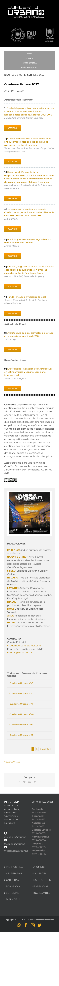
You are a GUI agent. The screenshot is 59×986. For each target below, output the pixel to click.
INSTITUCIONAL (15, 867)
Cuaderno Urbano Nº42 (21, 693)
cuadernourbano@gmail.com (24, 645)
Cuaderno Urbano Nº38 (21, 735)
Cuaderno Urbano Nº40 (21, 714)
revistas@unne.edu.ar (19, 652)
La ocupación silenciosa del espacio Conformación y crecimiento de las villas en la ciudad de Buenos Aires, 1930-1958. (29, 212)
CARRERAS (12, 880)
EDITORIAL (12, 893)
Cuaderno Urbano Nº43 (21, 683)
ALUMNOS (39, 867)
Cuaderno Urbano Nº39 (21, 724)
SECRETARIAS (14, 873)
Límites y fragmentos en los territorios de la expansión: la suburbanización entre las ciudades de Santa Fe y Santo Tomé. (29, 269)
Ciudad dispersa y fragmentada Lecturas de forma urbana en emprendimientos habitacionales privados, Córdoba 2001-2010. (29, 111)
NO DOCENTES (42, 880)
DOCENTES (39, 873)
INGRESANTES (41, 893)
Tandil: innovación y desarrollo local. (26, 296)
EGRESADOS (40, 886)
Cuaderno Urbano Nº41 (21, 704)
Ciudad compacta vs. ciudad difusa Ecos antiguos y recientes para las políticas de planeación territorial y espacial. (27, 141)
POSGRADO (13, 886)
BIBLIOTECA (13, 899)
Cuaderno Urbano (12, 762)
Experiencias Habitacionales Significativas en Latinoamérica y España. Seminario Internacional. (28, 372)
